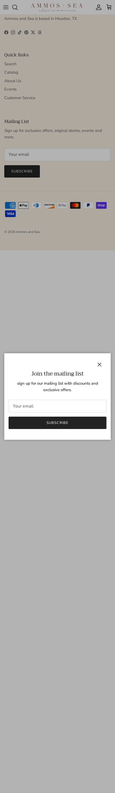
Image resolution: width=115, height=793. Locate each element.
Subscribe (57, 422)
